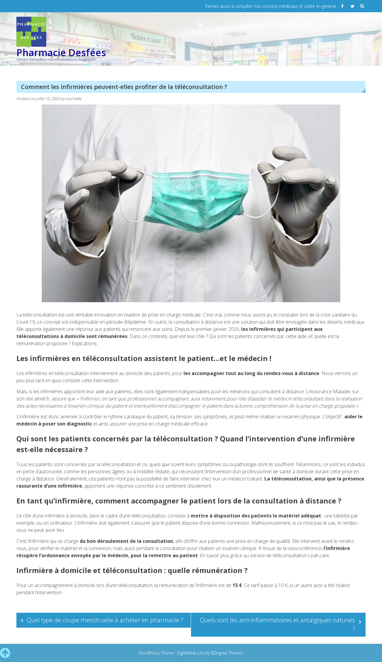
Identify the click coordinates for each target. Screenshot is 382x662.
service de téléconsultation (278, 555)
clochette (73, 98)
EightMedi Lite (191, 653)
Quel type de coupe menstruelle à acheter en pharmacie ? (105, 620)
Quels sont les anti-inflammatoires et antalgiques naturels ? (277, 624)
